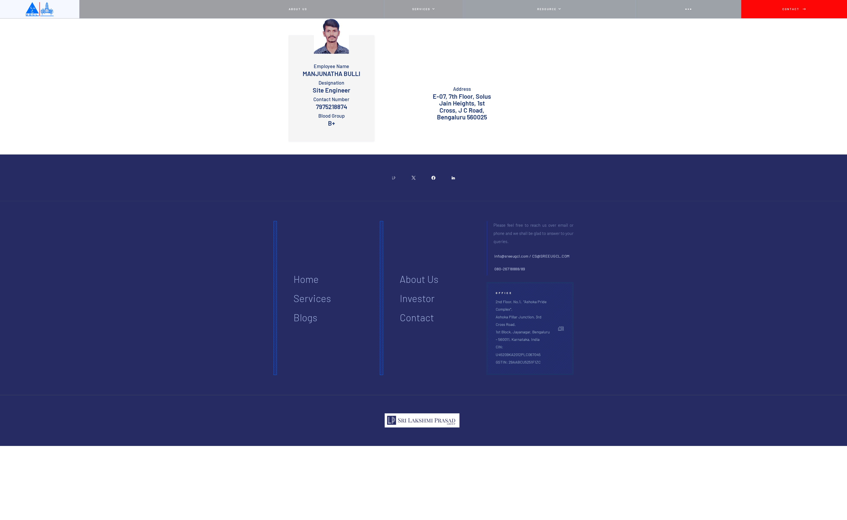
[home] (39, 9)
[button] (423, 9)
